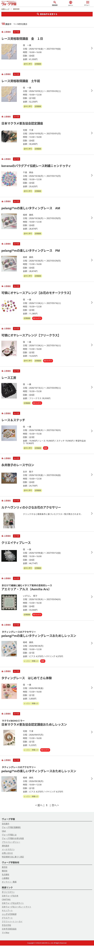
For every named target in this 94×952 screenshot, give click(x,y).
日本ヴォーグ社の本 (10, 896)
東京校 (4, 867)
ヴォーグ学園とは (9, 834)
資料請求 (5, 845)
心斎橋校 (5, 878)
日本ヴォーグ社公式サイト (13, 903)
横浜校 (4, 871)
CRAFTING (6, 899)
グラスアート (7, 918)
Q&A (4, 831)
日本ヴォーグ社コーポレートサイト (16, 907)
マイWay (5, 932)
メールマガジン (8, 849)
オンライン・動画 (9, 882)
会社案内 (5, 823)
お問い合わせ (7, 853)
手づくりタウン (8, 892)
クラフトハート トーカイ (12, 921)
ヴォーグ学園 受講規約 (11, 827)
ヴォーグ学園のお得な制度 (13, 838)
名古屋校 (5, 874)
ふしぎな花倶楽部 (9, 914)
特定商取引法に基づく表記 (13, 857)
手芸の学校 (6, 925)
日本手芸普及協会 (9, 929)
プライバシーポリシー (11, 842)
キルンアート (7, 910)
